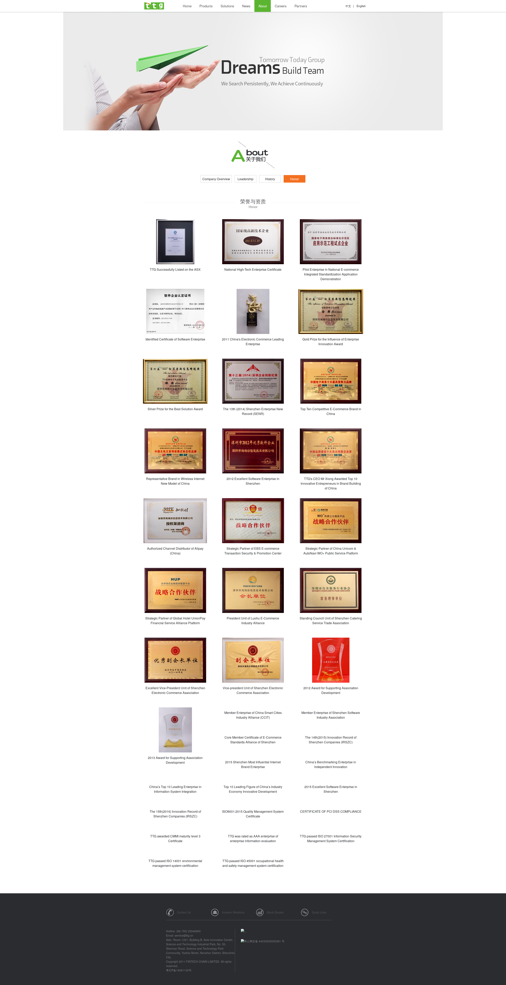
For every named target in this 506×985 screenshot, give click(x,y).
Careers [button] (281, 5)
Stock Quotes (275, 912)
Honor (294, 179)
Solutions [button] (227, 5)
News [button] (246, 5)
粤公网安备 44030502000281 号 (264, 941)
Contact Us (184, 912)
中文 (348, 6)
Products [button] (206, 5)
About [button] (262, 5)
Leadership (245, 179)
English (361, 6)
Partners (301, 5)
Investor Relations (233, 912)
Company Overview (216, 179)
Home (187, 5)
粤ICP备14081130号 (179, 970)
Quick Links (319, 912)
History (270, 179)
